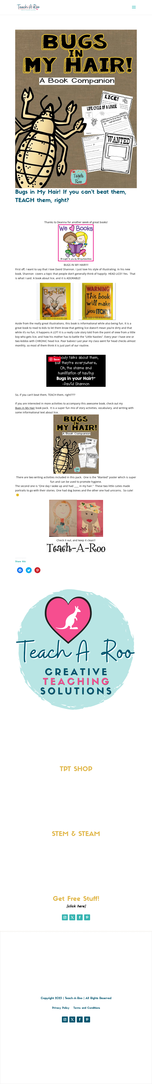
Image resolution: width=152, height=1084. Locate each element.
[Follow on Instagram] (65, 917)
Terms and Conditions (86, 1008)
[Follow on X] (72, 917)
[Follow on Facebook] (80, 917)
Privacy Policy (60, 1008)
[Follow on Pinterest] (87, 917)
